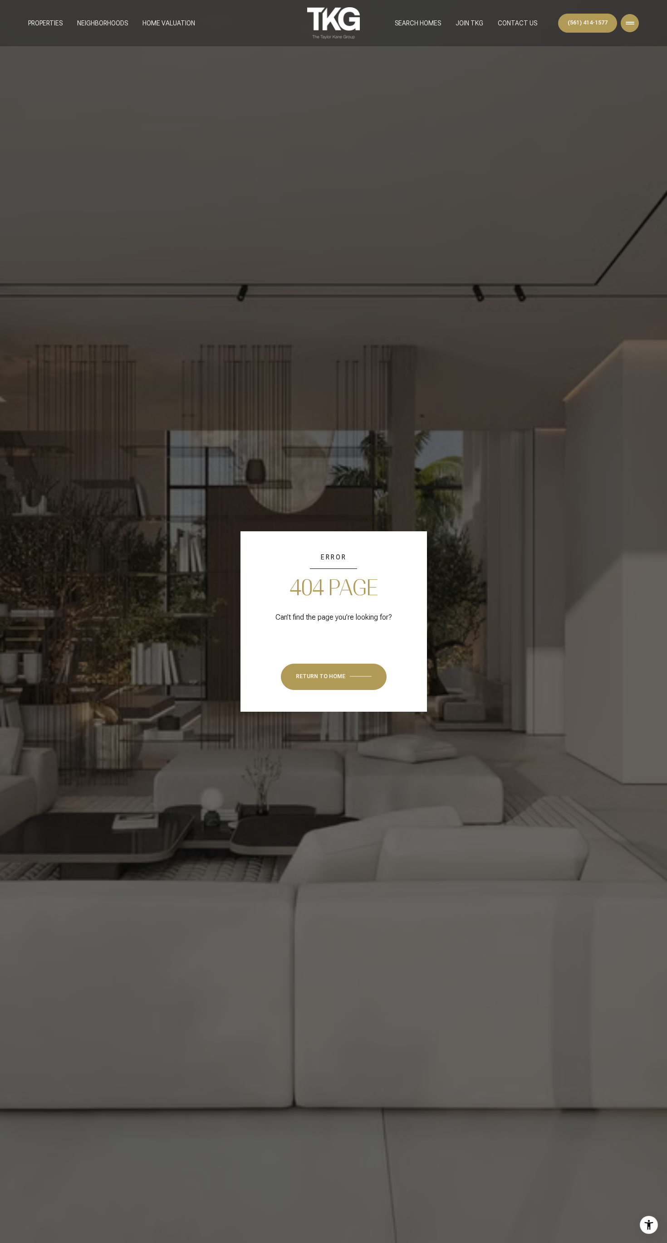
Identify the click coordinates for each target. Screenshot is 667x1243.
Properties (45, 23)
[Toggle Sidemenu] (630, 23)
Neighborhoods (102, 23)
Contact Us (517, 23)
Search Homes (418, 23)
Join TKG (469, 23)
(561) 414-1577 (588, 22)
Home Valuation (168, 23)
